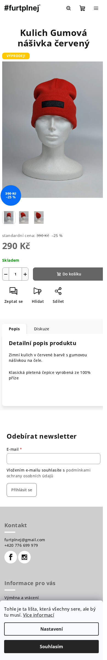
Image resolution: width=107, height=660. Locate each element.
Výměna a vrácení (21, 597)
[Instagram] (24, 557)
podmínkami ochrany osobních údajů (49, 472)
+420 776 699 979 (21, 545)
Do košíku (72, 274)
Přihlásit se (21, 489)
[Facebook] (10, 557)
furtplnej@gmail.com (24, 539)
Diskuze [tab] (41, 328)
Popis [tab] (14, 328)
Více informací (38, 615)
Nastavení (51, 629)
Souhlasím (51, 647)
